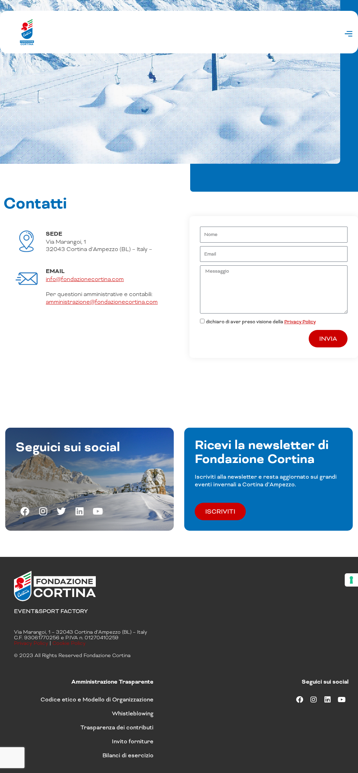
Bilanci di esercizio (127, 755)
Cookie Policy (69, 643)
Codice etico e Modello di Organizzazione (97, 699)
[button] (349, 35)
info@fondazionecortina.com (85, 279)
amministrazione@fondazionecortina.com (102, 301)
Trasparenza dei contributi (116, 727)
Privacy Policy (300, 322)
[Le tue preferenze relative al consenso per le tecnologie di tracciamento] (351, 580)
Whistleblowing (132, 713)
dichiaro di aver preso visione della (261, 322)
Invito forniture (132, 741)
